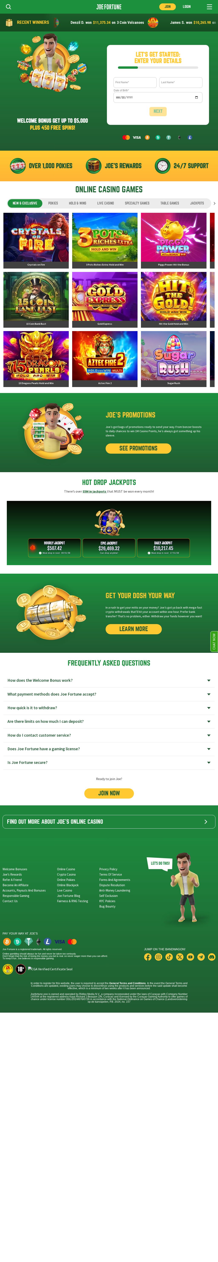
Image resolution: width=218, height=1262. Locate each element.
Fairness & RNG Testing (72, 901)
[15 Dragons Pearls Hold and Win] (36, 359)
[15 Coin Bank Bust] (36, 300)
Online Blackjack (68, 885)
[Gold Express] (105, 300)
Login (187, 7)
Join (168, 7)
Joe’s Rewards (12, 874)
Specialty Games (137, 203)
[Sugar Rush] (173, 359)
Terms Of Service (110, 874)
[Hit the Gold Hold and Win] (173, 300)
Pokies (53, 203)
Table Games (170, 203)
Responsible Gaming (16, 895)
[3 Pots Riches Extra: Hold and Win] (105, 241)
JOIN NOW (109, 793)
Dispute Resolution (112, 885)
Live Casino (105, 203)
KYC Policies (107, 901)
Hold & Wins (77, 203)
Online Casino (66, 869)
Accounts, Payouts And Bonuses (24, 890)
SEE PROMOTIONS (138, 448)
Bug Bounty (107, 906)
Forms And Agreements (114, 879)
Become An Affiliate (16, 885)
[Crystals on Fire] (36, 241)
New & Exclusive (25, 203)
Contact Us (10, 901)
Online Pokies (66, 879)
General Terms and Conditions (127, 983)
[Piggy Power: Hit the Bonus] (173, 241)
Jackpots (197, 203)
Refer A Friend (12, 879)
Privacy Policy (108, 869)
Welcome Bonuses (15, 869)
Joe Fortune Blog (68, 895)
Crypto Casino (66, 874)
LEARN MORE (133, 629)
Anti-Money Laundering (114, 890)
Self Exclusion (108, 895)
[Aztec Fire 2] (105, 359)
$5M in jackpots (95, 491)
